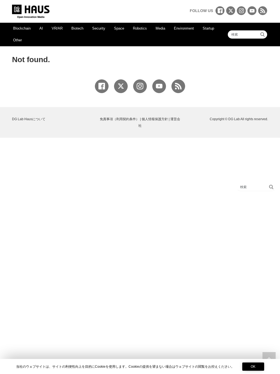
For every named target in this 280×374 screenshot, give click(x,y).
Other (17, 40)
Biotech (77, 28)
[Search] (262, 34)
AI (41, 28)
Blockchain (22, 28)
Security (98, 28)
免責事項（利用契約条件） (119, 119)
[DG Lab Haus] (30, 11)
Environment (184, 28)
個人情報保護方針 (155, 119)
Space (119, 28)
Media (160, 28)
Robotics (140, 28)
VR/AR (57, 28)
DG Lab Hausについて (28, 119)
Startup (208, 28)
